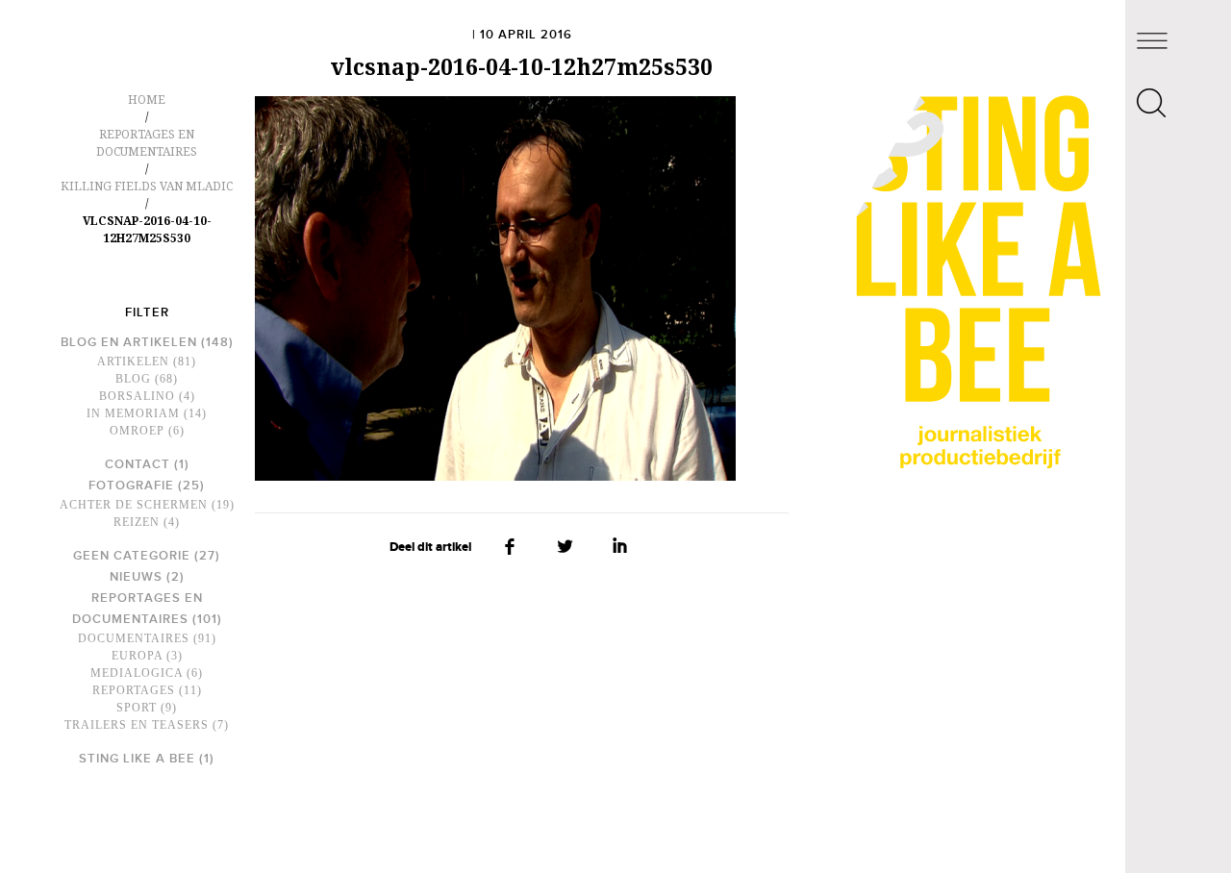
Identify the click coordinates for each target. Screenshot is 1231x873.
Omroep (137, 430)
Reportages (133, 690)
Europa (137, 655)
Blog (133, 379)
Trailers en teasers (136, 725)
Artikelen (133, 361)
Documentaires (133, 638)
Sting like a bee (137, 758)
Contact (137, 464)
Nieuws (136, 577)
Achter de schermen (134, 504)
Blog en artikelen (129, 342)
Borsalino (137, 396)
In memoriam (133, 413)
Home (146, 100)
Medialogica (136, 673)
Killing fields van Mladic (147, 186)
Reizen (136, 522)
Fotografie (131, 485)
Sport (136, 707)
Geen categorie (131, 555)
